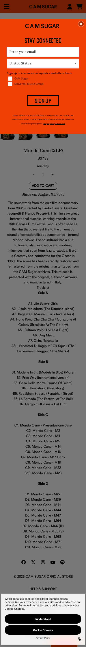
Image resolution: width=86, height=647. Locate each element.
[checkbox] (43, 78)
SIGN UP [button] (43, 100)
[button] (81, 23)
